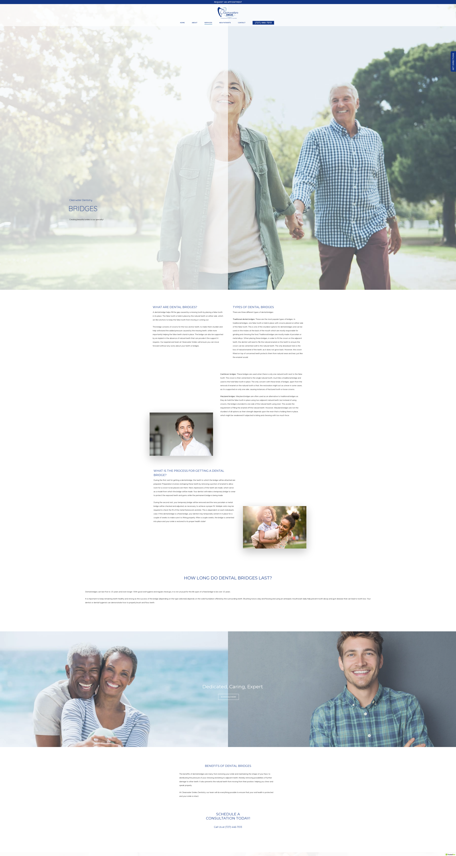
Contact (241, 23)
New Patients (225, 23)
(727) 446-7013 (263, 23)
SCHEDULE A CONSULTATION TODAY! (228, 816)
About (194, 23)
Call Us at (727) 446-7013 (228, 827)
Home (182, 23)
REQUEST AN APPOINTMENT (228, 2)
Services (208, 23)
